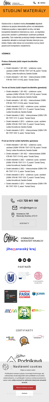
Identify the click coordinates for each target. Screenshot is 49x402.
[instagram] (29, 259)
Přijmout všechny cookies (24, 387)
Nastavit (24, 393)
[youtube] (24, 259)
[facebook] (20, 259)
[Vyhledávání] (34, 3)
